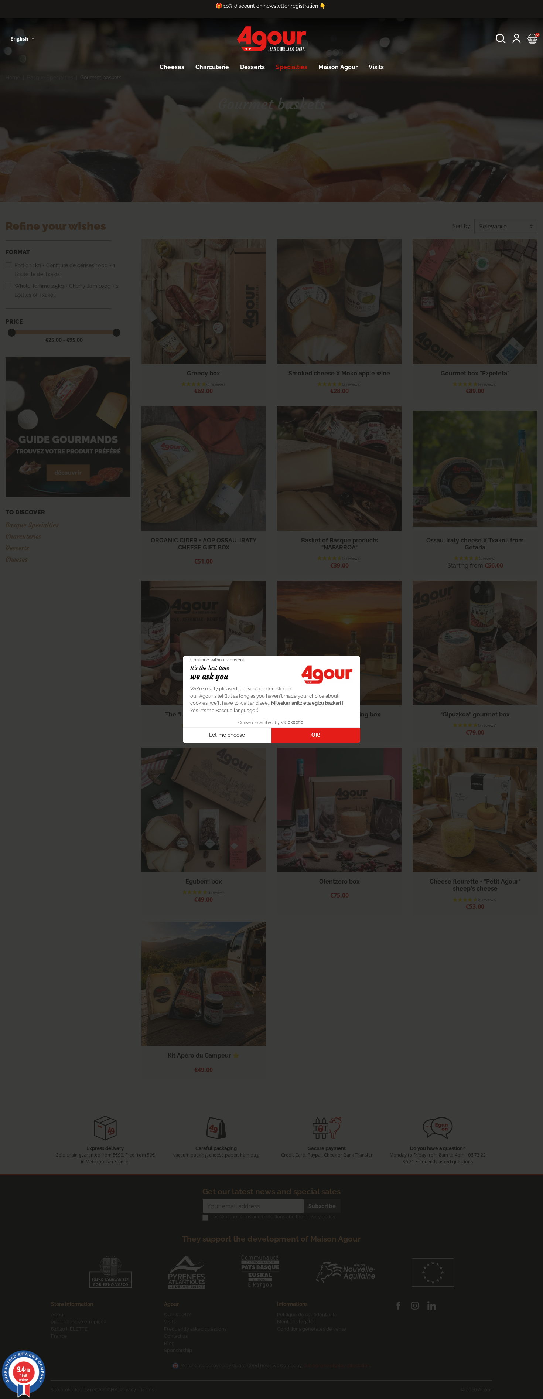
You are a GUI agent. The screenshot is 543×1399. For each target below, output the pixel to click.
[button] (501, 39)
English (20, 38)
